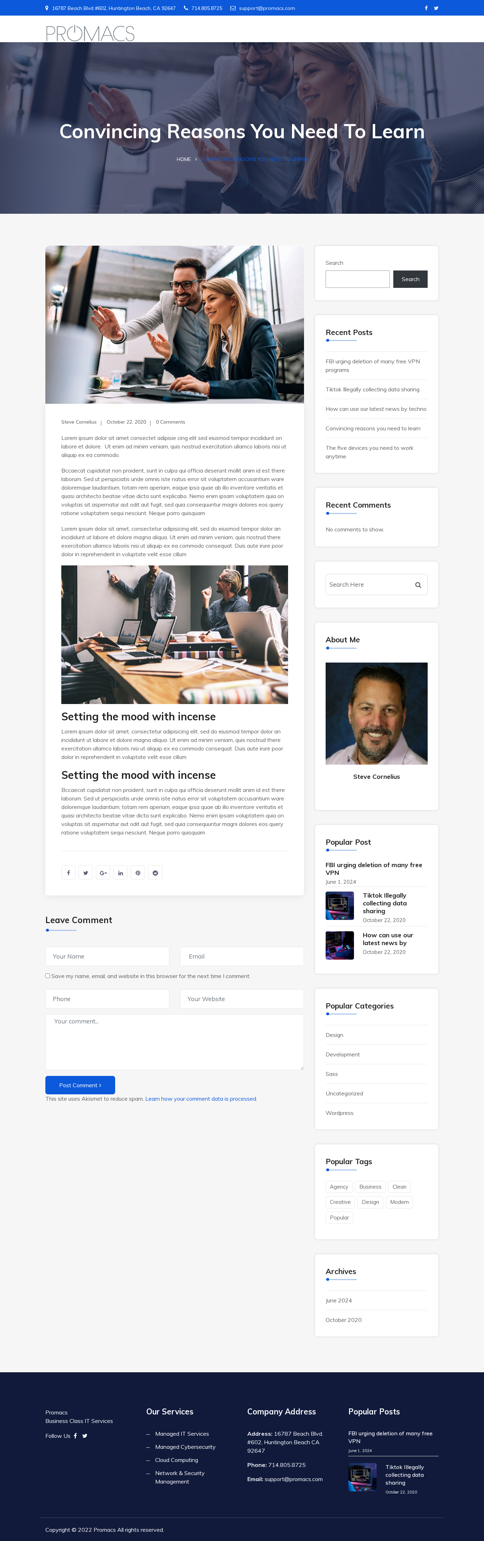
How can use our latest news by (388, 939)
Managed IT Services (182, 1433)
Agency (339, 1186)
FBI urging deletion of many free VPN (374, 869)
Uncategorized (344, 1093)
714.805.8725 (207, 8)
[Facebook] (426, 8)
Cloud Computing (176, 1459)
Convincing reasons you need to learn (373, 428)
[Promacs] (90, 33)
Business (370, 1186)
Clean (399, 1186)
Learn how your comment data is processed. (201, 1098)
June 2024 (339, 1300)
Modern (399, 1202)
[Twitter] (436, 8)
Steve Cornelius (79, 422)
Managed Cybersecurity (185, 1446)
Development (343, 1054)
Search (334, 262)
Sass (332, 1073)
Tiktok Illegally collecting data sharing (373, 389)
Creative (340, 1202)
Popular (339, 1217)
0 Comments (170, 422)
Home (184, 159)
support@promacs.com (267, 8)
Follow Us (58, 1435)
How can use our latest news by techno (376, 408)
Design (334, 1034)
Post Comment (78, 1085)
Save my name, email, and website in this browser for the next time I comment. (151, 975)
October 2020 (344, 1319)
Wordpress (340, 1112)
